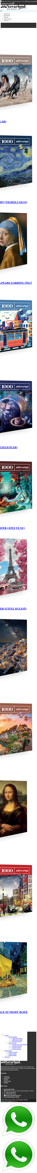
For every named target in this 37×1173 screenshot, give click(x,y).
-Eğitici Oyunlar (12, 1052)
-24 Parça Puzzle (16, 1049)
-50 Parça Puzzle (16, 1047)
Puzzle (6, 17)
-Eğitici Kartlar (12, 1055)
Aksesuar (7, 1057)
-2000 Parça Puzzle (17, 1038)
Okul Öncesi (8, 1050)
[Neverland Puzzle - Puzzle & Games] (14, 9)
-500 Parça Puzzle (17, 1041)
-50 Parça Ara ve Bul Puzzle (19, 1044)
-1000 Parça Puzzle (17, 1040)
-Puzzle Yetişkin (12, 1037)
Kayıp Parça (8, 19)
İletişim (6, 20)
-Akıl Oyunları (12, 1053)
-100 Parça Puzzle (17, 1046)
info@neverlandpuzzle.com (13, 1095)
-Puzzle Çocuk (12, 1043)
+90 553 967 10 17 (11, 1094)
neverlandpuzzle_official (12, 1097)
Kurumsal (7, 15)
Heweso (15, 1101)
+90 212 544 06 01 (11, 1092)
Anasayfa (7, 13)
